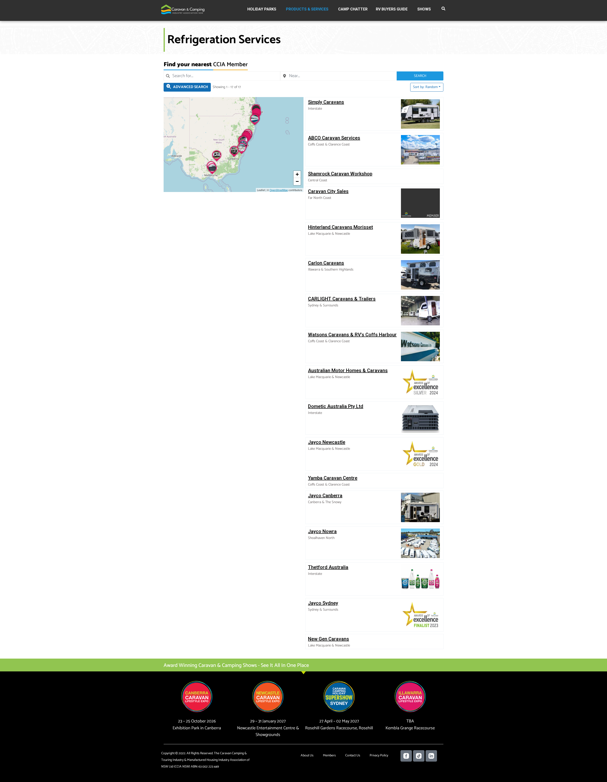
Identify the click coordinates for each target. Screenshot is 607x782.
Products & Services (307, 9)
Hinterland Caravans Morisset (340, 227)
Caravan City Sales (328, 191)
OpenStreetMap (279, 190)
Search (420, 76)
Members (329, 755)
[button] (443, 9)
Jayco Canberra (325, 495)
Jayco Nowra (322, 531)
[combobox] (222, 75)
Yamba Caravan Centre (332, 478)
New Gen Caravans (328, 639)
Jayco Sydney (323, 603)
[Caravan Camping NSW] (182, 9)
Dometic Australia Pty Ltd (335, 406)
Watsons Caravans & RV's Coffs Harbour (352, 334)
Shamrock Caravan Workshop (340, 174)
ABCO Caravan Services (334, 138)
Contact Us (352, 755)
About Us (307, 755)
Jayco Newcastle (326, 442)
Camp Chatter (353, 9)
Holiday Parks (261, 9)
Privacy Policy (379, 755)
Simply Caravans (326, 102)
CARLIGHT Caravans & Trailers (342, 299)
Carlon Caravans (326, 263)
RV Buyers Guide (392, 9)
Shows (424, 9)
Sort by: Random (425, 87)
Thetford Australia (328, 567)
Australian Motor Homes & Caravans (348, 370)
